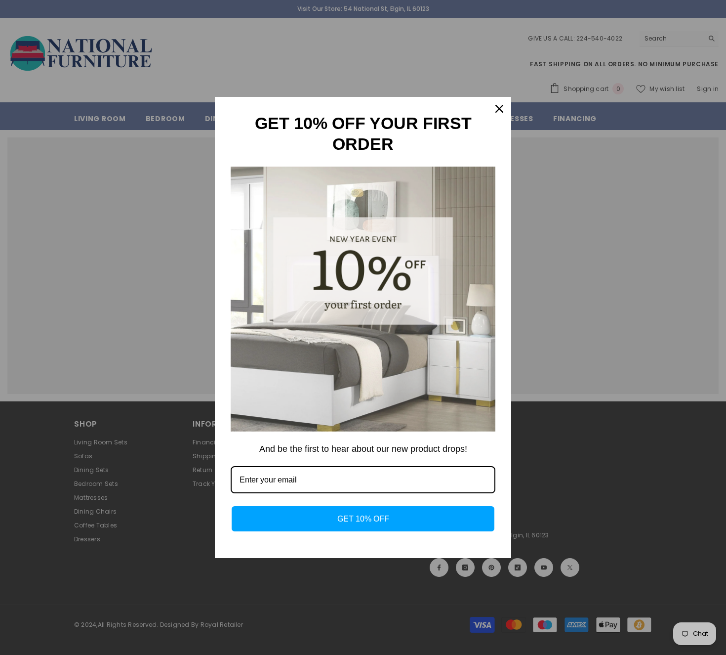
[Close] (499, 109)
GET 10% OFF (363, 519)
